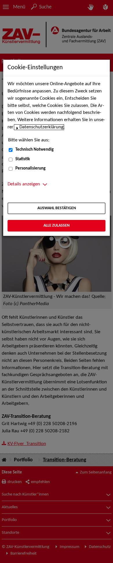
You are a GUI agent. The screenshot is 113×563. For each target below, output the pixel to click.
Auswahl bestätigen (56, 208)
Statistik (22, 159)
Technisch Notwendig (34, 149)
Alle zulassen (56, 225)
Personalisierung (30, 168)
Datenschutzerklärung (41, 127)
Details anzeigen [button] (24, 184)
